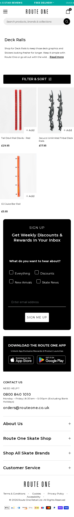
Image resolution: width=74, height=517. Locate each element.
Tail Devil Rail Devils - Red (15, 137)
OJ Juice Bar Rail (11, 203)
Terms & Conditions (14, 493)
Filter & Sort (34, 79)
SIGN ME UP (37, 317)
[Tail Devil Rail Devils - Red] (18, 110)
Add (31, 130)
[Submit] (67, 21)
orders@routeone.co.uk (26, 407)
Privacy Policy (56, 493)
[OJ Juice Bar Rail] (18, 176)
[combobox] (37, 21)
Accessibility (33, 496)
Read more (57, 56)
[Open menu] (5, 11)
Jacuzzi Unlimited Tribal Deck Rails (56, 139)
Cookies (36, 493)
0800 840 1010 (17, 394)
